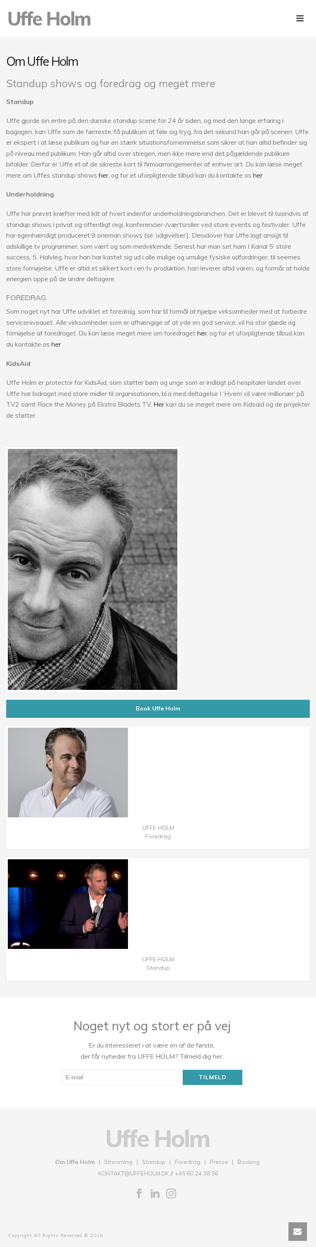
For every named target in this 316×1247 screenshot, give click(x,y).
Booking (248, 1162)
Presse (219, 1162)
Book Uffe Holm (158, 708)
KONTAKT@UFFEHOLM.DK (133, 1173)
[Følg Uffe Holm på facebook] (139, 1194)
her (103, 175)
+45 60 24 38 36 (196, 1173)
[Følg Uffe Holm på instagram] (171, 1194)
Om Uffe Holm (75, 1162)
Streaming (118, 1162)
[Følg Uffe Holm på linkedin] (155, 1194)
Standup (153, 1162)
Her (158, 404)
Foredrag (187, 1162)
